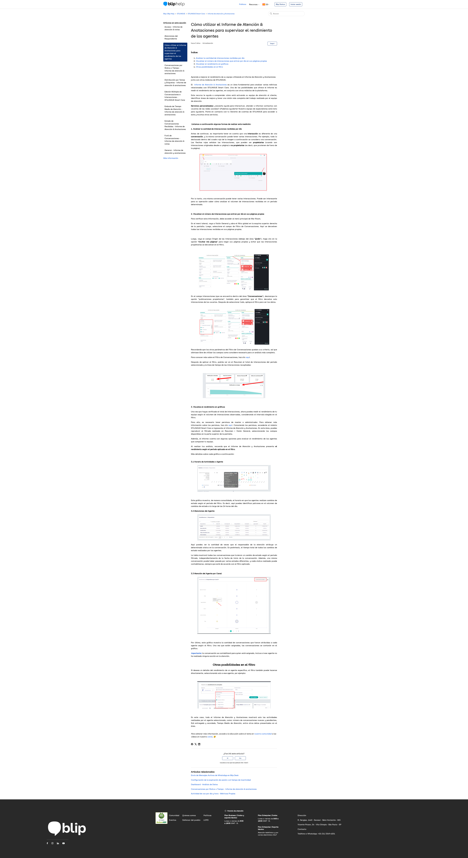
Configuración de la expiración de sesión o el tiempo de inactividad (221, 780)
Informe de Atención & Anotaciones (210, 84)
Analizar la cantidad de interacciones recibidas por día (220, 58)
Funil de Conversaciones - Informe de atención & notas (174, 139)
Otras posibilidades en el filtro (209, 67)
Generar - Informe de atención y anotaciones (175, 151)
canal (209, 737)
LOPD (206, 820)
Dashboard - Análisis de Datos (204, 784)
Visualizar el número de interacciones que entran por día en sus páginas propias (231, 61)
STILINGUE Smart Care (196, 14)
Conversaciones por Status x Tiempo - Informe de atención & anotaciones (174, 69)
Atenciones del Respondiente (171, 37)
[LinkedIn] (199, 744)
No (240, 758)
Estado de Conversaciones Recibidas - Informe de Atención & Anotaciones (175, 125)
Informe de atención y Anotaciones (221, 14)
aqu (247, 357)
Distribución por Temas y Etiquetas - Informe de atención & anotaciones (175, 83)
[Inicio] (174, 5)
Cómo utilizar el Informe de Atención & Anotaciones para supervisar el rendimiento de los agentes (175, 52)
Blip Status (280, 4)
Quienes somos (189, 815)
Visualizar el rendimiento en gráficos (212, 64)
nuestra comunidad (262, 734)
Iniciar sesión (296, 4)
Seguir (272, 43)
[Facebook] (192, 744)
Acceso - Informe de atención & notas (173, 28)
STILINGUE (181, 14)
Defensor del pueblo (191, 820)
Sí (227, 758)
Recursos (253, 4)
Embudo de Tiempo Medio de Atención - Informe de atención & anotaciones (174, 110)
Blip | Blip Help (168, 14)
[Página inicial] (67, 836)
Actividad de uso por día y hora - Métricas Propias (213, 793)
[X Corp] (196, 744)
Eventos (172, 820)
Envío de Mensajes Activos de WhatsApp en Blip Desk (215, 775)
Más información (170, 158)
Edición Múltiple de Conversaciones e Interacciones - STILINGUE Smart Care (175, 96)
